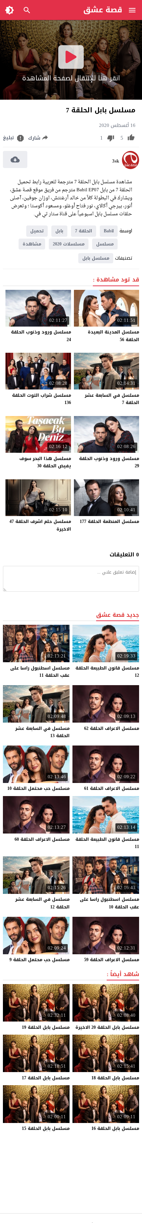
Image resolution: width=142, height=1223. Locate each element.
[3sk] (130, 167)
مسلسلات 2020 (68, 244)
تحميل (37, 231)
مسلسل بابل (95, 258)
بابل (59, 231)
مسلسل (105, 244)
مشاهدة (32, 244)
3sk (115, 161)
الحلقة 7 (83, 231)
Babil (109, 231)
